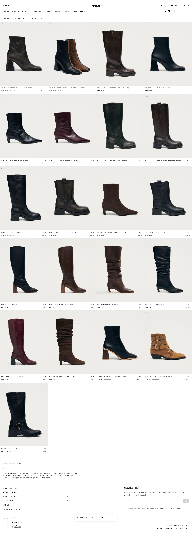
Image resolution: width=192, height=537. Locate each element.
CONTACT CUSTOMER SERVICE (177, 525)
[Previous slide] (3, 55)
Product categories (12, 509)
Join (186, 501)
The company (9, 501)
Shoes (11, 463)
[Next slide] (45, 55)
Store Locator (10, 492)
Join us (6, 505)
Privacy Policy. (175, 508)
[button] (6, 5)
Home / (5, 463)
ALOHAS (17, 518)
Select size (42, 81)
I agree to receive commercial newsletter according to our (153, 508)
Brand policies (9, 497)
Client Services (10, 488)
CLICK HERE (184, 528)
